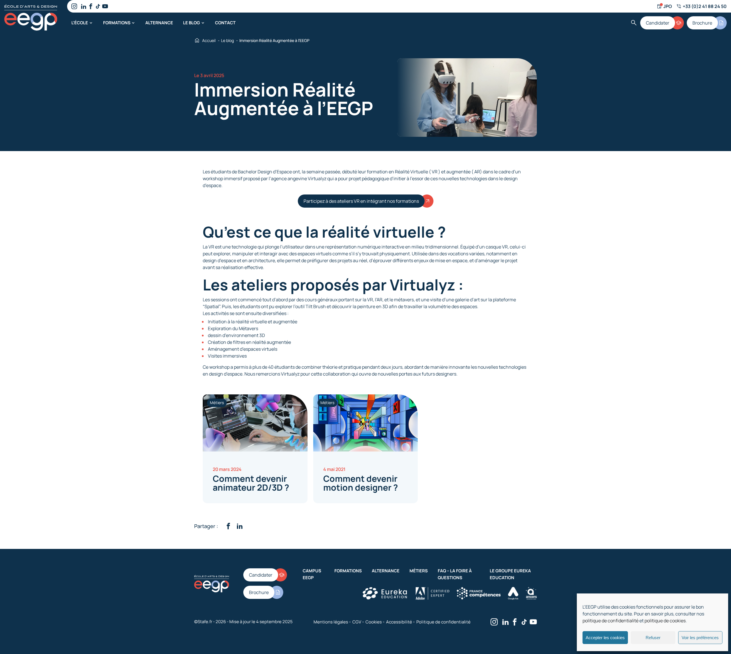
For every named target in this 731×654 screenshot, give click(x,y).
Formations (116, 23)
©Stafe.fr (203, 622)
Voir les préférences (700, 637)
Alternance (159, 23)
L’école (79, 23)
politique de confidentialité (610, 620)
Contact (225, 23)
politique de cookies (665, 620)
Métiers (418, 571)
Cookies (374, 622)
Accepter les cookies (605, 637)
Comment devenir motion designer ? (360, 483)
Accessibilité (399, 622)
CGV (356, 622)
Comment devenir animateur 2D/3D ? (251, 483)
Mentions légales (331, 622)
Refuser (653, 637)
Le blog (191, 23)
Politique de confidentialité (443, 622)
